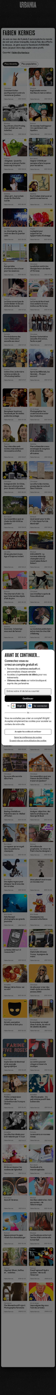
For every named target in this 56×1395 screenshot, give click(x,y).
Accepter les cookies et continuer (28, 732)
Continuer (28, 699)
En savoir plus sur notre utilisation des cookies (28, 741)
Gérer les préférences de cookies (28, 737)
